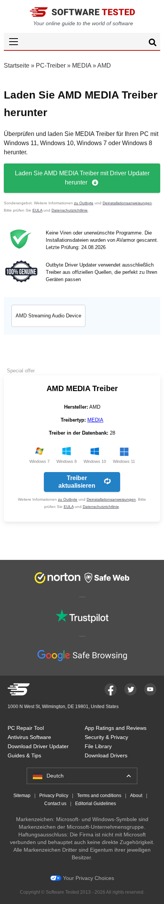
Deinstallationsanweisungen (127, 203)
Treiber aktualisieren (76, 482)
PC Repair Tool (26, 728)
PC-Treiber (51, 65)
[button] (82, 41)
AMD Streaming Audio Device (48, 316)
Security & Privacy (106, 737)
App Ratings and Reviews (115, 728)
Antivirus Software (29, 737)
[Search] (152, 43)
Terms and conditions (99, 795)
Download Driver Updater (38, 746)
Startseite (16, 65)
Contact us (55, 803)
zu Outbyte (83, 203)
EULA (37, 210)
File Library (98, 746)
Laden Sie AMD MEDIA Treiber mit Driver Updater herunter (82, 178)
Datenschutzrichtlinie (69, 210)
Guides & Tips (24, 755)
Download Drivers (106, 755)
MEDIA (81, 65)
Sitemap (22, 795)
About (136, 795)
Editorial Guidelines (95, 803)
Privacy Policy (53, 795)
